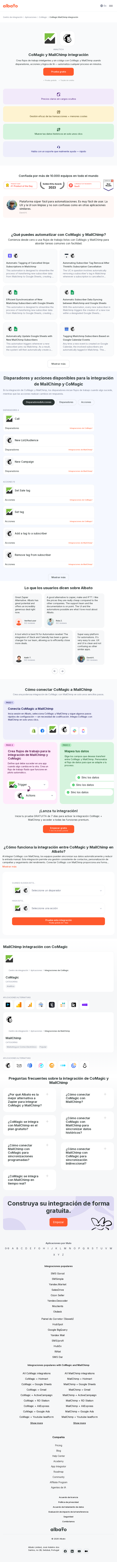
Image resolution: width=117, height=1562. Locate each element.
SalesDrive (57, 1289)
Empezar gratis (58, 829)
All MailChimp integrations (80, 1373)
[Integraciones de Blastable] (41, 1065)
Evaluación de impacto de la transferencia (68, 1512)
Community (59, 1477)
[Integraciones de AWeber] (30, 1065)
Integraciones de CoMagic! (81, 428)
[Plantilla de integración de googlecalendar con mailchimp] (87, 339)
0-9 (7, 1248)
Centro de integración (13, 17)
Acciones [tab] (86, 402)
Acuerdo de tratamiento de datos (68, 1507)
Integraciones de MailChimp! (80, 450)
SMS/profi (58, 1340)
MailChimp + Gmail (79, 1389)
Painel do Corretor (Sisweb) (57, 1318)
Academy (58, 1461)
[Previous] (55, 671)
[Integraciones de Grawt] (52, 1005)
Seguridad (68, 1516)
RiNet (58, 1351)
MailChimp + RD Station (79, 1400)
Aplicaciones (31, 17)
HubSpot (57, 1324)
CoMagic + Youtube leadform (37, 1416)
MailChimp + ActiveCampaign (79, 1395)
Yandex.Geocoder (57, 1300)
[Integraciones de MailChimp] (8, 1065)
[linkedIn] (72, 1551)
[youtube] (79, 1551)
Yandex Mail (58, 1335)
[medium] (86, 1551)
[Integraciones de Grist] (63, 1005)
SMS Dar (57, 1357)
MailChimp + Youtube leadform (80, 1416)
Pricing (58, 1445)
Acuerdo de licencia (68, 1497)
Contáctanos (68, 1521)
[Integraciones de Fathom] (8, 1005)
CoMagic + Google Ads (36, 1411)
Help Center (58, 1456)
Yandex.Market (57, 1284)
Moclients (57, 1306)
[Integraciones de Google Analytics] (19, 1005)
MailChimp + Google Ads (79, 1411)
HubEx (58, 1346)
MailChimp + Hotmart (79, 1378)
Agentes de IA (58, 1487)
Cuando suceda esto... (23, 883)
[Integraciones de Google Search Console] (41, 1005)
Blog (58, 1450)
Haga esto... (18, 901)
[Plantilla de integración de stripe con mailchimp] (30, 266)
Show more (36, 1423)
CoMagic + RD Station (36, 1400)
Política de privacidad (68, 1502)
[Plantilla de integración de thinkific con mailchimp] (87, 266)
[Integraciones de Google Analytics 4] (30, 1005)
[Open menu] (111, 6)
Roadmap (58, 1471)
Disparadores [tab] (66, 402)
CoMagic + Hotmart (36, 1378)
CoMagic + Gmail (36, 1389)
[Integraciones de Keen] (74, 1005)
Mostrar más (58, 363)
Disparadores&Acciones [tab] (38, 402)
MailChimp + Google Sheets (80, 1384)
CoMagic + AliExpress (36, 1406)
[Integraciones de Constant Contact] (74, 1065)
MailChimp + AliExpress (79, 1406)
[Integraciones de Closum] (63, 1065)
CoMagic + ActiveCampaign (36, 1395)
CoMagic (43, 17)
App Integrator (58, 1466)
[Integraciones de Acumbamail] (19, 1065)
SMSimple (58, 1278)
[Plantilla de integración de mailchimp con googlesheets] (30, 303)
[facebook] (65, 1551)
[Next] (62, 671)
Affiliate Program (58, 1482)
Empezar (58, 1222)
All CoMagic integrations (37, 1373)
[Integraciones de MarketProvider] (85, 1005)
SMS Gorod (57, 1273)
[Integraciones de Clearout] (52, 1065)
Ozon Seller (57, 1295)
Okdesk (57, 1311)
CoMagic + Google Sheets (36, 1384)
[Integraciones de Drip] (85, 1065)
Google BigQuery (57, 1329)
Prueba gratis (58, 71)
